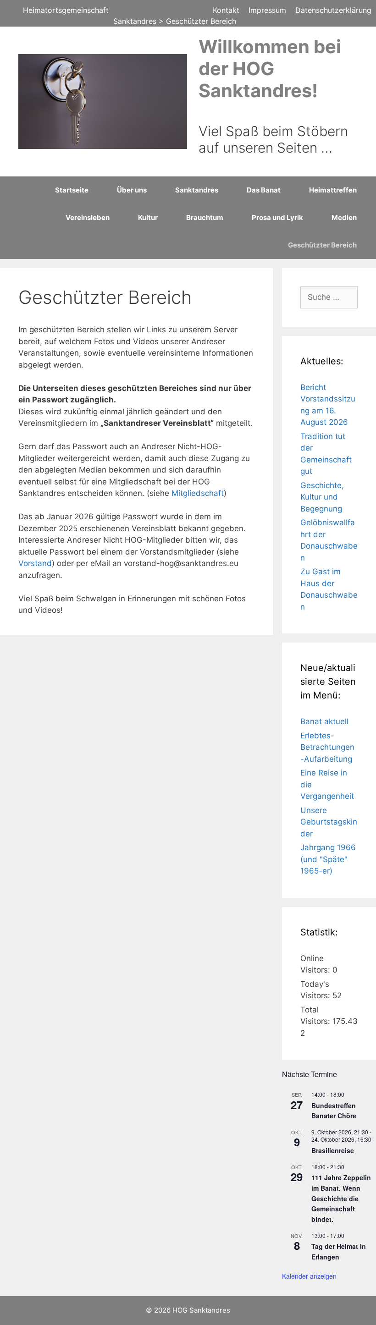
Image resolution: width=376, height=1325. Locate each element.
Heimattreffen (333, 190)
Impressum (267, 10)
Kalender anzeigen (309, 1276)
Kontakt (226, 10)
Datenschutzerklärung (333, 10)
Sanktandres (196, 190)
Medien (344, 217)
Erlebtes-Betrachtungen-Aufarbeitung (327, 747)
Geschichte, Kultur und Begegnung (322, 497)
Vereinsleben (88, 217)
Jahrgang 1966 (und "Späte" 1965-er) (328, 859)
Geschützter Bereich (322, 245)
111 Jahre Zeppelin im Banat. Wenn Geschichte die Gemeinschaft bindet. (341, 1198)
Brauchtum (204, 217)
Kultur (148, 217)
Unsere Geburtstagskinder (328, 822)
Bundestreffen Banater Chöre (333, 1111)
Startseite (71, 190)
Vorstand (35, 563)
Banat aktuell (324, 721)
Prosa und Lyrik (277, 217)
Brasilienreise (332, 1150)
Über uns (132, 190)
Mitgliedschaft (197, 493)
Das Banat (264, 190)
